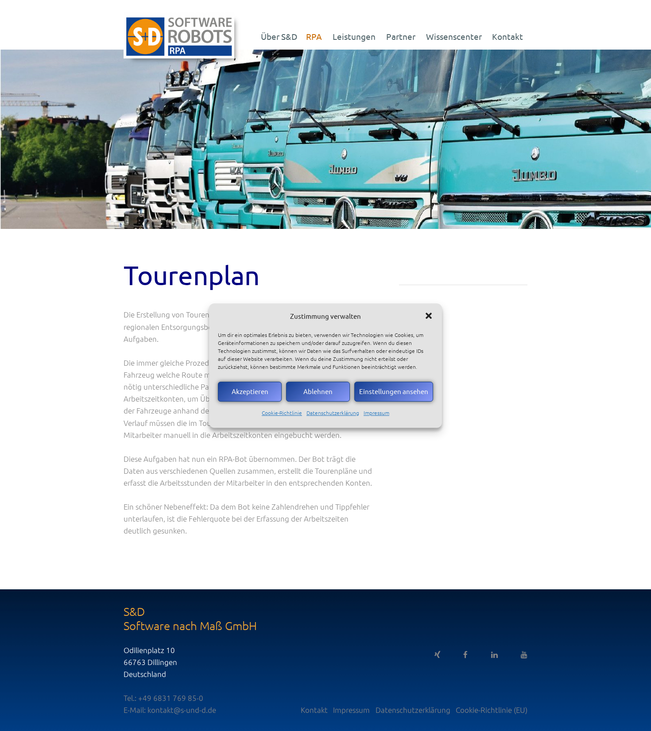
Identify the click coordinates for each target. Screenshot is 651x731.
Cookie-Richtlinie (282, 412)
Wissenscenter (454, 36)
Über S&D (279, 36)
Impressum (376, 412)
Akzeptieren (250, 391)
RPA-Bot (233, 459)
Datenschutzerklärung (332, 412)
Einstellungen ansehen (393, 391)
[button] (428, 315)
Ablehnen (318, 391)
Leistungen (354, 36)
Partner (400, 36)
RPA (314, 36)
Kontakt (507, 36)
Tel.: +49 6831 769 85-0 (163, 698)
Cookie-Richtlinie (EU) (491, 710)
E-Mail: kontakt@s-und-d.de (170, 710)
